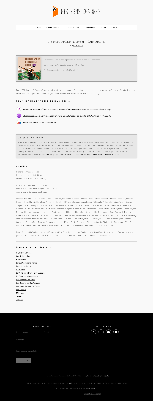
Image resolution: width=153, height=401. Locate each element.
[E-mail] (115, 331)
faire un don (93, 388)
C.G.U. (87, 376)
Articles (103, 27)
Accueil (38, 27)
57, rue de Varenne (24, 252)
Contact (115, 27)
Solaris (19, 296)
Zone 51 (19, 299)
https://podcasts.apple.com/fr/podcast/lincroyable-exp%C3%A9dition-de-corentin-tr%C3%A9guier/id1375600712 (67, 115)
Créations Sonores (72, 27)
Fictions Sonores (53, 27)
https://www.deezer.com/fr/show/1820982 (40, 122)
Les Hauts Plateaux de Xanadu (28, 286)
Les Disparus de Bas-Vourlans (28, 282)
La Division (20, 269)
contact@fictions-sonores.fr (92, 394)
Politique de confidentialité (100, 376)
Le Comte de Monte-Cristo (27, 276)
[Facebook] (101, 331)
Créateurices (90, 27)
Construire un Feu (23, 256)
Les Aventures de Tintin (25, 279)
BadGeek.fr (72, 383)
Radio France (78, 45)
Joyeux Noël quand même (26, 262)
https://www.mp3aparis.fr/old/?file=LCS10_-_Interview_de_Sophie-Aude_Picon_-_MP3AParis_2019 (80, 154)
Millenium (20, 293)
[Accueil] (76, 10)
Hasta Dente (21, 259)
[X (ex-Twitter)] (93, 331)
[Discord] (108, 331)
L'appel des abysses (24, 266)
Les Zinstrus (21, 289)
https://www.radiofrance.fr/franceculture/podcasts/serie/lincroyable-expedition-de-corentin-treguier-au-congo (67, 109)
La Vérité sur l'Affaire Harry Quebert (30, 272)
